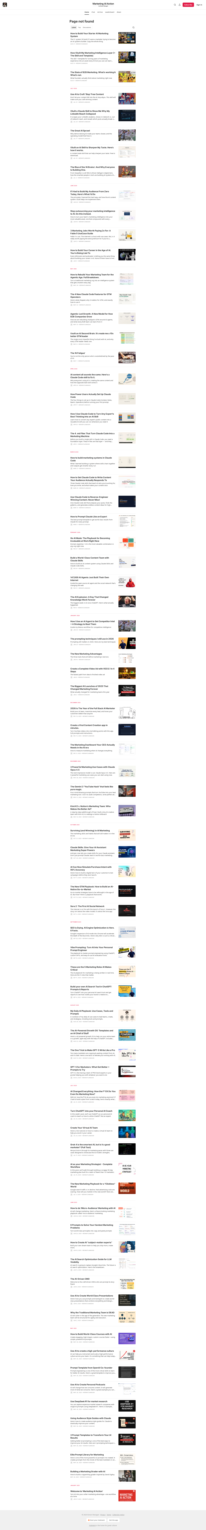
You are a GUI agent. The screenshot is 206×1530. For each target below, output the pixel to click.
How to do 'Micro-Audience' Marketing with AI (92, 1208)
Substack (92, 1525)
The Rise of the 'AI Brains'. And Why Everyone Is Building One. (92, 168)
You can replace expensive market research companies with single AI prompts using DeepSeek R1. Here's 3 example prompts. (92, 1405)
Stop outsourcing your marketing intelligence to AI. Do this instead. (92, 212)
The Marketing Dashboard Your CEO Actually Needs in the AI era (92, 746)
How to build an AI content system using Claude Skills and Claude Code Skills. (91, 564)
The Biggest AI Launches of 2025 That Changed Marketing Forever (89, 687)
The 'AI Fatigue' (77, 353)
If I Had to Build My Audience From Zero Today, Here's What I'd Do (89, 192)
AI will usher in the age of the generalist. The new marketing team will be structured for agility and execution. (92, 1316)
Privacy (102, 1515)
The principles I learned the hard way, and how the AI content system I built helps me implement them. (93, 198)
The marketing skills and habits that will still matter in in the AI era (92, 834)
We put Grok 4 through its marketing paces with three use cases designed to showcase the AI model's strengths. (91, 1151)
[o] (127, 1476)
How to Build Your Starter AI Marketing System (89, 35)
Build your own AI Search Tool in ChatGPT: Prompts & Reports (91, 988)
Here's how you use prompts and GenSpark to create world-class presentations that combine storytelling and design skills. (92, 1300)
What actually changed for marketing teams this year (89, 692)
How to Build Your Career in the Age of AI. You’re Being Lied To (90, 251)
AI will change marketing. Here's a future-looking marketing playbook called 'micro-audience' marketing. (92, 1212)
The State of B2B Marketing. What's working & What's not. (93, 73)
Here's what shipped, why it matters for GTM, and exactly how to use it (91, 301)
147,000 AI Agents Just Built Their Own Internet (89, 578)
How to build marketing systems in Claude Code (91, 459)
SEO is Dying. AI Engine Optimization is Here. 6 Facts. (92, 929)
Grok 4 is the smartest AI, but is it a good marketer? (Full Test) (90, 1146)
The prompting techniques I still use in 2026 (92, 639)
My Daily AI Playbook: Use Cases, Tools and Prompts (91, 1012)
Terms (109, 1515)
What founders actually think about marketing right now (91, 78)
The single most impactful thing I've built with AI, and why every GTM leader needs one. (91, 340)
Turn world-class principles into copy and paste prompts (91, 1231)
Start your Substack (97, 1520)
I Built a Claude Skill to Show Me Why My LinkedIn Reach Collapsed (90, 112)
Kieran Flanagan (81, 44)
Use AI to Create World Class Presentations (91, 1296)
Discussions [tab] (87, 27)
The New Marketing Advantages (86, 654)
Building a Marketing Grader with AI (87, 1471)
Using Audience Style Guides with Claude (90, 1418)
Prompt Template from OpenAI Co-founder (91, 1368)
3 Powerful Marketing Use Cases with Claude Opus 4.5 (92, 768)
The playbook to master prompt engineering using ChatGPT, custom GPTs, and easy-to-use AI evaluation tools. (92, 954)
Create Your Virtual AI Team (84, 1128)
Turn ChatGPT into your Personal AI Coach (91, 1111)
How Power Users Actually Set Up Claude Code (90, 395)
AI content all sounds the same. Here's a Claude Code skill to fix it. (90, 376)
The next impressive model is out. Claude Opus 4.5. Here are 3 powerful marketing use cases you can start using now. (92, 774)
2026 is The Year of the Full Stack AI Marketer (92, 708)
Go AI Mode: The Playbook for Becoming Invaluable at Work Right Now (90, 539)
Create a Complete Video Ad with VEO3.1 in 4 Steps (92, 670)
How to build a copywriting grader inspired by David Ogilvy (92, 1474)
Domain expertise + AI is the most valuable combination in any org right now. (92, 545)
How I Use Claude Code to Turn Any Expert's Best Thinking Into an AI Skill (92, 415)
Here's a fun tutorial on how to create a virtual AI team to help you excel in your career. (91, 1132)
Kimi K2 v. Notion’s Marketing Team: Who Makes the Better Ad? (90, 807)
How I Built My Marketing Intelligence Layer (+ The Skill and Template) (92, 54)
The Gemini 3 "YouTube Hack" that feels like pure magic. (91, 788)
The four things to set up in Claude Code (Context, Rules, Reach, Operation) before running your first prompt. (91, 401)
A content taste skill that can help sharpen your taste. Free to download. (92, 154)
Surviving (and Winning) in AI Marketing (90, 830)
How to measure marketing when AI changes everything (91, 751)
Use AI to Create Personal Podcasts (87, 1384)
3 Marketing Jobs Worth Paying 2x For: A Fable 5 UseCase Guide (90, 232)
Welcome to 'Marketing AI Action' (86, 1491)
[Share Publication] (179, 5)
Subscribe (188, 5)
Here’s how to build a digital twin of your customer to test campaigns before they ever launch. (91, 874)
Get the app (113, 1520)
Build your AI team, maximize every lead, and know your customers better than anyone (91, 712)
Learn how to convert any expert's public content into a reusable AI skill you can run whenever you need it (90, 421)
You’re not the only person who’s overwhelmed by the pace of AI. (92, 357)
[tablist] (81, 27)
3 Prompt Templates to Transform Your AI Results (90, 1436)
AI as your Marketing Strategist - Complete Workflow (91, 1165)
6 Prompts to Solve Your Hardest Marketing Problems (91, 1226)
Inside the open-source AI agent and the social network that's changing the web (93, 584)
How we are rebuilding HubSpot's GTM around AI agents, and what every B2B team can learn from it (91, 321)
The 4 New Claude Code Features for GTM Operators (90, 295)
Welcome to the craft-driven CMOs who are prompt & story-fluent (92, 1283)
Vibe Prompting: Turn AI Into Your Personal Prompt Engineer (91, 948)
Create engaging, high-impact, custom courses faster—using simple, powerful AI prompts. (92, 1338)
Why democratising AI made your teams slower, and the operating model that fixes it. (91, 135)
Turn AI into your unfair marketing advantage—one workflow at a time (93, 1495)
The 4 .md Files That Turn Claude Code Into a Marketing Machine (92, 435)
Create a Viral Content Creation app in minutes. (89, 726)
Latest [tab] (74, 27)
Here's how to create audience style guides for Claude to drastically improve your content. (91, 1422)
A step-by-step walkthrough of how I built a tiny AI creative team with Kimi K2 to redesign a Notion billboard (92, 813)
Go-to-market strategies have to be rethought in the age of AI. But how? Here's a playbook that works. (92, 893)
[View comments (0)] (87, 244)
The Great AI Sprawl (80, 130)
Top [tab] (79, 27)
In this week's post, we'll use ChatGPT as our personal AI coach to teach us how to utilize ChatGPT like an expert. (91, 1115)
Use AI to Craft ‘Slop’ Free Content (87, 94)
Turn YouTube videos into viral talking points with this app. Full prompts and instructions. (92, 732)
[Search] (175, 5)
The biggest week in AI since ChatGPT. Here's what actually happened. (92, 604)
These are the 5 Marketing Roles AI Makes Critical (90, 968)
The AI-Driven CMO (80, 1279)
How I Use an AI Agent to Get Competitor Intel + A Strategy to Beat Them (92, 622)
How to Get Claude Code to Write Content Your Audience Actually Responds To (90, 478)
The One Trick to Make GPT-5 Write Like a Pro (92, 1050)
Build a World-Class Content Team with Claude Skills (89, 559)
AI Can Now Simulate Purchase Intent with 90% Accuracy (91, 868)
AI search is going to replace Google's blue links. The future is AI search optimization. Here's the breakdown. (93, 1266)
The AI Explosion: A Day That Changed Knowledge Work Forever (89, 598)
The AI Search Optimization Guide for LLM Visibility (90, 1260)
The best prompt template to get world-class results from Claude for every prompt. (91, 521)
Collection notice (118, 1515)
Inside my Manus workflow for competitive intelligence (90, 627)
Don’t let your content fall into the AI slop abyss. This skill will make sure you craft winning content (93, 98)
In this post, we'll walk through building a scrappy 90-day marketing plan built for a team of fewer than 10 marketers (92, 1171)
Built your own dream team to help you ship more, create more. (91, 1246)
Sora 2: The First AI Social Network (87, 906)
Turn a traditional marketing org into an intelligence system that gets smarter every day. (92, 281)
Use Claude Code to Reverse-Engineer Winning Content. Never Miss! (89, 498)
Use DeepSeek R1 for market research (88, 1401)
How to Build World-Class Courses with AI (91, 1334)
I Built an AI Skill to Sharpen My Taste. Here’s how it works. (92, 149)
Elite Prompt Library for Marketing (87, 1454)
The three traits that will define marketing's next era (89, 657)
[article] (103, 40)
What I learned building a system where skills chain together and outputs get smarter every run (92, 464)
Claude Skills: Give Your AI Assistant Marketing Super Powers (88, 848)
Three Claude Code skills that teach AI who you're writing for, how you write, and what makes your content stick (92, 484)
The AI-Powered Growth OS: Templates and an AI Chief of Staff (91, 1032)
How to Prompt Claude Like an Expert (88, 516)
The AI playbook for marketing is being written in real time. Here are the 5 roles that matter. (92, 974)
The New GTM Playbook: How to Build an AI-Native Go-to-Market (92, 888)
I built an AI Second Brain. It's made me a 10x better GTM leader (92, 335)
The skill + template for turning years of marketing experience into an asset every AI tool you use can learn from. (90, 60)
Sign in (199, 5)
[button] (86, 12)
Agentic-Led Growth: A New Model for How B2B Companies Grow (91, 315)
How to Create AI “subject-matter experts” (91, 1242)
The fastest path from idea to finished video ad (87, 674)
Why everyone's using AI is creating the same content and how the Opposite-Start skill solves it (91, 381)
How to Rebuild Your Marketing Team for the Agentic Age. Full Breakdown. (92, 276)
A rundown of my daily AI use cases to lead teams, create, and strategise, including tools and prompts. (91, 1018)
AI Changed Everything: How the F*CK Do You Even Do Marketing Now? (93, 1092)
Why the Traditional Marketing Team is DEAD (92, 1312)
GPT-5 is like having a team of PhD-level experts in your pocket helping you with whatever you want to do (90, 1074)
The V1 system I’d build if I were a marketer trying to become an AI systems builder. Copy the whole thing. (92, 40)
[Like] (71, 1429)
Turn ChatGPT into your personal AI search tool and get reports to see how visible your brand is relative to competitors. (90, 993)
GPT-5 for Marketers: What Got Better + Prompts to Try (89, 1068)
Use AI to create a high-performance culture (92, 1351)
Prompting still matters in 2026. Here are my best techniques (93, 642)
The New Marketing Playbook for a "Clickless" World (92, 1185)
